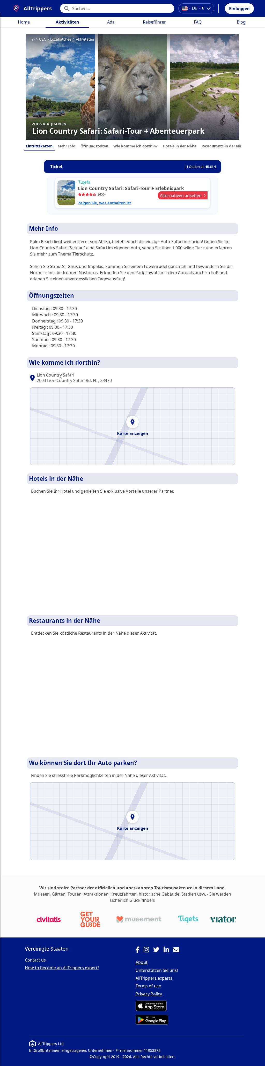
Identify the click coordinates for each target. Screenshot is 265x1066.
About (142, 962)
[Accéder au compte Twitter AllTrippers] (158, 950)
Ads (110, 22)
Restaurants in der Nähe (224, 146)
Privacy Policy (149, 994)
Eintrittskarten (39, 146)
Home (24, 22)
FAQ (198, 22)
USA (42, 39)
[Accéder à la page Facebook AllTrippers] (140, 950)
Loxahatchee (60, 39)
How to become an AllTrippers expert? (62, 968)
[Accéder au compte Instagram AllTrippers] (148, 950)
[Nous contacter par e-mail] (178, 950)
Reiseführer (154, 22)
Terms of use (148, 986)
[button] (239, 8)
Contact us (35, 960)
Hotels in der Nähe (179, 146)
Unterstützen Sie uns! (157, 970)
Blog (241, 22)
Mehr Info (66, 146)
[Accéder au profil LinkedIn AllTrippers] (168, 950)
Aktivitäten (67, 22)
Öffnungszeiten (94, 146)
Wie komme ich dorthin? (135, 146)
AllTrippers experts (154, 978)
